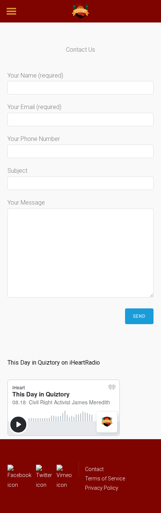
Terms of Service (105, 479)
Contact (94, 469)
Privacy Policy (101, 488)
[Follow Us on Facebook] (19, 469)
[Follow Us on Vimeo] (64, 469)
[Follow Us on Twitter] (44, 469)
